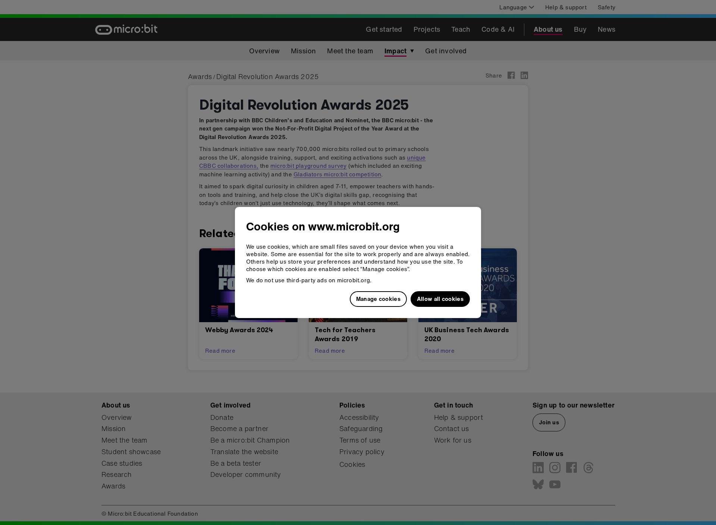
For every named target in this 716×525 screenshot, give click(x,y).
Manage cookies (378, 299)
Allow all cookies (440, 299)
